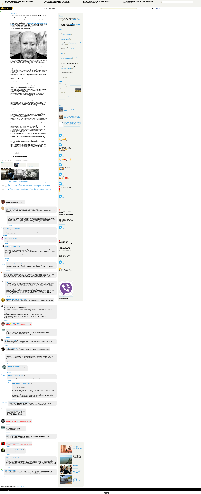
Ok (105, 492)
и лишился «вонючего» (71, 25)
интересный (9, 449)
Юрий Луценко (64, 42)
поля (6, 470)
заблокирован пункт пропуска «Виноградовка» (70, 75)
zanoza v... (7, 246)
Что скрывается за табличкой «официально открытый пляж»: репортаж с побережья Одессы (73, 109)
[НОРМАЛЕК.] (3, 375)
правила (18, 324)
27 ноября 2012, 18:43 (16, 306)
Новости (52, 8)
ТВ (57, 8)
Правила (18, 486)
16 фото (32, 166)
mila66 (7, 323)
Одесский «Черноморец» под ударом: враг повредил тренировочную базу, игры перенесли (138, 2)
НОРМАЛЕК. (10, 375)
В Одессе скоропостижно (66, 71)
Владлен (8, 409)
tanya (7, 282)
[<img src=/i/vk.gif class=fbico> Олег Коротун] (1, 228)
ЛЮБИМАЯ (8, 330)
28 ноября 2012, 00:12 (14, 442)
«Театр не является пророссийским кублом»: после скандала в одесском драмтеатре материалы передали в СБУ (72, 116)
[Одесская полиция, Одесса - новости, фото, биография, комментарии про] (16, 166)
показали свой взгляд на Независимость (68, 90)
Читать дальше (62, 223)
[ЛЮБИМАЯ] (3, 331)
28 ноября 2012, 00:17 (18, 217)
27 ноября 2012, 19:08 (12, 348)
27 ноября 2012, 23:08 (16, 246)
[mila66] (3, 325)
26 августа (61, 15)
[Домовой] (3, 422)
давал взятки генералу (75, 24)
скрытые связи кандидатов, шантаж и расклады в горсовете (69, 68)
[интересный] (3, 452)
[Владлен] (3, 409)
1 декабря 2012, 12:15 (15, 282)
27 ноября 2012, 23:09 (17, 420)
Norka (7, 207)
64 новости (8, 165)
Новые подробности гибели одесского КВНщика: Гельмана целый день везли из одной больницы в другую (30, 185)
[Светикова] (1, 272)
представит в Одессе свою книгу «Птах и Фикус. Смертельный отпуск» (71, 42)
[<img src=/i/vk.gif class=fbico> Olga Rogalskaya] (6, 385)
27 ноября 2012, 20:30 (17, 355)
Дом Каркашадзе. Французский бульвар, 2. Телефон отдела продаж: (174, 1)
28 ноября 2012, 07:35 (15, 434)
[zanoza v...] (3, 246)
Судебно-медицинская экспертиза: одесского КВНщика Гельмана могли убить (24, 184)
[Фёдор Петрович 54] (4, 402)
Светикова (6, 273)
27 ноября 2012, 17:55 (13, 207)
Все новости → (62, 98)
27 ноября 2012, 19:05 (16, 323)
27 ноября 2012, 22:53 (17, 409)
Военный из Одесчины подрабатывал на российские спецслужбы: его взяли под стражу (77, 447)
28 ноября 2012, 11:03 (17, 449)
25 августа (61, 29)
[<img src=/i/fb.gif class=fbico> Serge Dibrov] (2, 306)
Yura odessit (9, 263)
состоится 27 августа (70, 48)
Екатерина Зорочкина (12, 299)
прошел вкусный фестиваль (75, 84)
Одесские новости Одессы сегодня (18, 490)
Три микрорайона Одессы (66, 61)
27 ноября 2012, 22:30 (24, 401)
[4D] (2, 341)
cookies (102, 492)
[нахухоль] (3, 355)
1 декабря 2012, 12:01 (15, 457)
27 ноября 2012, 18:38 (13, 273)
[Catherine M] (4, 218)
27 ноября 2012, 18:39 (22, 299)
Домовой (8, 420)
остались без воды (76, 61)
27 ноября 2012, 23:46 (18, 330)
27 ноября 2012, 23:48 (19, 366)
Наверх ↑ (12, 191)
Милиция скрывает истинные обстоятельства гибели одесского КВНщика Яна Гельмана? (26, 186)
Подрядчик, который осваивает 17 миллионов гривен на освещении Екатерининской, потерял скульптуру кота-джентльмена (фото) (7, 176)
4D (5, 340)
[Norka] (2, 209)
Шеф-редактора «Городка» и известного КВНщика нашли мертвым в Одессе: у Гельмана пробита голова (29, 189)
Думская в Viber (62, 296)
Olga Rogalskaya (16, 383)
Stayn (6, 238)
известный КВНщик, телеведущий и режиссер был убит (28, 24)
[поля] (2, 470)
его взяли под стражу (76, 19)
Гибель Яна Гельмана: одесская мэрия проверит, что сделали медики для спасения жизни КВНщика (28, 182)
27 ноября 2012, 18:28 (18, 263)
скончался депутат (76, 71)
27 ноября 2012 (12, 13)
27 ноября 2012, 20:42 (18, 375)
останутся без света (70, 96)
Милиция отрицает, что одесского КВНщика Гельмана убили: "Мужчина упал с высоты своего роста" (28, 188)
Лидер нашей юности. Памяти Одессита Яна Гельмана (32, 178)
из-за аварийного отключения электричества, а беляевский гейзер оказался (71, 62)
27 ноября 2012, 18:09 (16, 228)
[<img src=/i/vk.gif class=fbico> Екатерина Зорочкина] (3, 301)
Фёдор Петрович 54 (13, 401)
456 (7, 442)
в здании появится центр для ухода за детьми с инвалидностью (70, 58)
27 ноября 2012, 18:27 (12, 238)
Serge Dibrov (8, 306)
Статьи (45, 8)
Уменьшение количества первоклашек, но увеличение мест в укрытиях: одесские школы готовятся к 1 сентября (76, 469)
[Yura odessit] (3, 264)
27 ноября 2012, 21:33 (25, 383)
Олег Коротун (7, 228)
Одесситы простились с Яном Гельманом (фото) (18, 181)
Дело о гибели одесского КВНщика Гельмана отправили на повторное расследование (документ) (19, 177)
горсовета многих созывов (67, 72)
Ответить (8, 204)
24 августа (61, 81)
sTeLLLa (8, 201)
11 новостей (29, 166)
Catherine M (10, 217)
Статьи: (60, 105)
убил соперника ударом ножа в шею (71, 52)
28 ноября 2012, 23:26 (12, 470)
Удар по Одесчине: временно (67, 74)
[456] (3, 445)
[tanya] (3, 282)
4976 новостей (20, 165)
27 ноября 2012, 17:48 (16, 201)
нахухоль (8, 355)
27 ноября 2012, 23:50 (17, 427)
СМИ (62, 8)
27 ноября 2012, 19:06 (11, 340)
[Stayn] (2, 239)
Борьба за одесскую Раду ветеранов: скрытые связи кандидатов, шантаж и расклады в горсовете (19, 2)
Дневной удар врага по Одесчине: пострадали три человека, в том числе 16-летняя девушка (96, 2)
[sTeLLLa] (3, 203)
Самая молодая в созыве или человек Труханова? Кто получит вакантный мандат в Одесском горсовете (77, 478)
